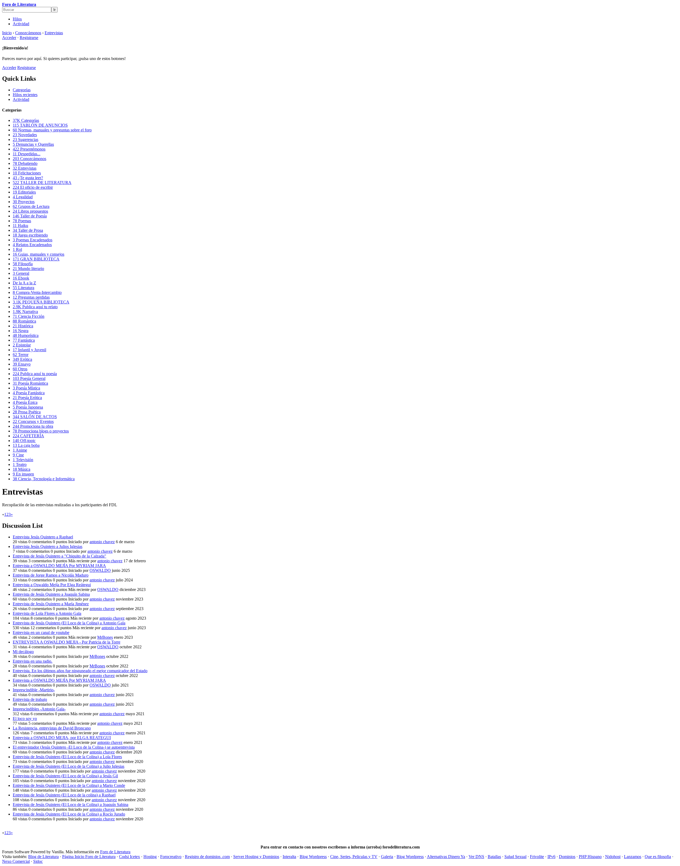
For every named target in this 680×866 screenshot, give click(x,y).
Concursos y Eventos (33, 421)
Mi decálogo (23, 651)
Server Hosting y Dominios (256, 856)
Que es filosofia (658, 856)
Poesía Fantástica (29, 393)
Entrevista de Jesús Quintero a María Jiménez (51, 604)
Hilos (17, 19)
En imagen (23, 474)
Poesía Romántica (30, 383)
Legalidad (23, 197)
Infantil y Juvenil (29, 350)
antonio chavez (102, 541)
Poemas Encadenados (32, 240)
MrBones (105, 637)
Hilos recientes (25, 94)
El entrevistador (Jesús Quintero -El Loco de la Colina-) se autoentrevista (74, 747)
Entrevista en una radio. (32, 661)
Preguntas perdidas (31, 297)
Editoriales (24, 192)
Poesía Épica (25, 402)
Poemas (22, 220)
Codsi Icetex (129, 856)
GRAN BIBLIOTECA (36, 259)
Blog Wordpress (313, 856)
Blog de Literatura (43, 856)
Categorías (22, 90)
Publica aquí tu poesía (35, 373)
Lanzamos (632, 856)
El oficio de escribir (33, 187)
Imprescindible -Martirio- (34, 690)
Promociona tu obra (33, 426)
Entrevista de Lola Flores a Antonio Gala (47, 613)
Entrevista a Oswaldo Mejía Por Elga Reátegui (52, 584)
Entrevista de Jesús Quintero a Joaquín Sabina (51, 594)
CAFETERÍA (28, 436)
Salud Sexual (515, 856)
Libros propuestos (30, 211)
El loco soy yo (25, 718)
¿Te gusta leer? (28, 177)
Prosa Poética (27, 412)
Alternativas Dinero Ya (446, 856)
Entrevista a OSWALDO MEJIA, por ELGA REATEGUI (62, 737)
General (21, 273)
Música (21, 469)
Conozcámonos (29, 158)
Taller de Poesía (30, 216)
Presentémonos (29, 149)
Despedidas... (26, 154)
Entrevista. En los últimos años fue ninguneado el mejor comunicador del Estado (80, 670)
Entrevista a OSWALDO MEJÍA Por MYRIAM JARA (59, 565)
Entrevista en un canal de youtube (41, 632)
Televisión (23, 459)
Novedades (25, 134)
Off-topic (24, 440)
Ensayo (22, 364)
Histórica (23, 326)
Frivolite (537, 856)
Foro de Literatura (19, 4)
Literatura (23, 287)
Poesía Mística (26, 388)
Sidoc (38, 861)
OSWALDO (100, 570)
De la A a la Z (24, 283)
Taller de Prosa (28, 230)
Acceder (9, 37)
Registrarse (29, 37)
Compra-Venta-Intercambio (37, 292)
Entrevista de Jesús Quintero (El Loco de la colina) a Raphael (64, 795)
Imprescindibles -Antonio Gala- (39, 709)
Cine (18, 455)
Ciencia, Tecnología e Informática (44, 479)
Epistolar (22, 345)
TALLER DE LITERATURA (42, 182)
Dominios (567, 856)
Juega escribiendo (30, 235)
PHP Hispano (590, 856)
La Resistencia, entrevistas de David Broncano (52, 728)
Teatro (20, 464)
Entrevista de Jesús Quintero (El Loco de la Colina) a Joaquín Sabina (70, 804)
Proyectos (24, 201)
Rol (17, 249)
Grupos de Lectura (31, 206)
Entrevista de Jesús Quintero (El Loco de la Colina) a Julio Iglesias (68, 766)
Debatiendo (25, 163)
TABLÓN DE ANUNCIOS (40, 125)
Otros (20, 369)
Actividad (21, 24)
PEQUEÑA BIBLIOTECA (41, 302)
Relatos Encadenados (32, 244)
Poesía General (29, 378)
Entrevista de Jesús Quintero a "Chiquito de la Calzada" (59, 556)
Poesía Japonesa (28, 407)
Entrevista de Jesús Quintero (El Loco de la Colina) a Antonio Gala (69, 623)
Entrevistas (24, 168)
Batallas (494, 856)
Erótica (22, 359)
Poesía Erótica (27, 397)
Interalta (289, 856)
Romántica (24, 321)
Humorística (26, 335)
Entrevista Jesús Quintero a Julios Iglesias (47, 546)
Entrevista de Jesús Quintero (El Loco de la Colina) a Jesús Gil (65, 776)
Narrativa (25, 311)
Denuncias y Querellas (33, 144)
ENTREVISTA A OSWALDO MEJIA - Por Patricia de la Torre (66, 642)
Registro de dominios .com (207, 856)
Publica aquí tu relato (35, 307)
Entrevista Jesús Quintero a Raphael (43, 537)
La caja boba (26, 445)
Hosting (150, 856)
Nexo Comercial (16, 861)
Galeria (387, 856)
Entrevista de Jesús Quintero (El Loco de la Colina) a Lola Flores (67, 756)
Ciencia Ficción (28, 316)
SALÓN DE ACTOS (35, 416)
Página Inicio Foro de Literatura (89, 856)
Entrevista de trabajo (30, 699)
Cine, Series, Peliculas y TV (353, 856)
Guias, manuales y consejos (38, 254)
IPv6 (551, 856)
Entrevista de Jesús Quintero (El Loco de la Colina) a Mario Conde (69, 785)
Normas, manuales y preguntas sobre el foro (52, 130)
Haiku (20, 225)
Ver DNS (476, 856)
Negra (20, 330)
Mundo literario (28, 268)
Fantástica (24, 340)
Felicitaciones (27, 173)
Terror (20, 354)
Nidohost (612, 856)
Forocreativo (170, 856)
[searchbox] (26, 9)
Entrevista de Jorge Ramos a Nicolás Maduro (50, 575)
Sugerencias (25, 139)
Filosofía (23, 263)
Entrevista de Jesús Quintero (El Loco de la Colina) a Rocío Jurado (69, 814)
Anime (20, 450)
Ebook (21, 278)
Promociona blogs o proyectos (41, 431)
